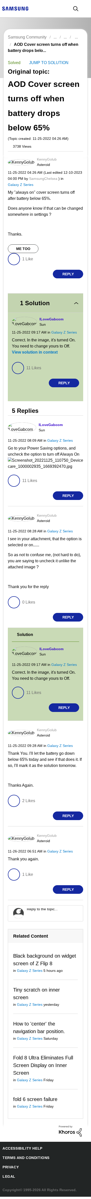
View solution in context (33, 353)
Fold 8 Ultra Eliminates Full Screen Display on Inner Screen (43, 1067)
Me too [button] (23, 249)
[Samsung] (15, 8)
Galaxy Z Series (19, 185)
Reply (68, 275)
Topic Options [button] (74, 50)
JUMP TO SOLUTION (47, 63)
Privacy (10, 1169)
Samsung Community (27, 37)
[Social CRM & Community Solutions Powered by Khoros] (70, 1133)
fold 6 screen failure (35, 1101)
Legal (8, 1179)
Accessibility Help (20, 1151)
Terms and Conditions (24, 1160)
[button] (74, 161)
